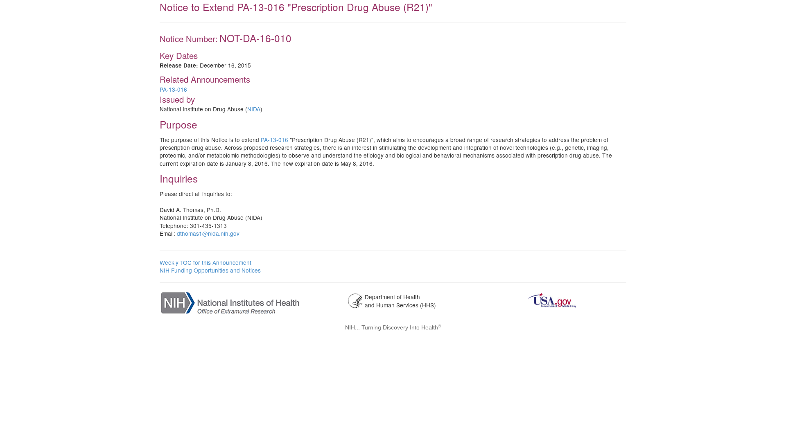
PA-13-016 (173, 89)
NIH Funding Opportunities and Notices (210, 270)
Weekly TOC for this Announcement (205, 262)
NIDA (253, 109)
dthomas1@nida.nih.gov (208, 233)
